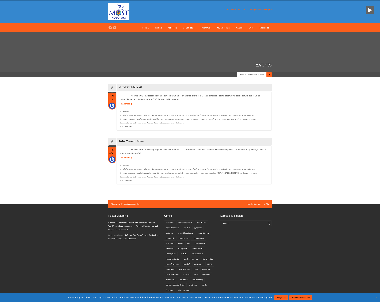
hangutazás (170, 238)
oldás (196, 269)
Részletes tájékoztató (301, 297)
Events (263, 65)
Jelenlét (160, 115)
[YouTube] (114, 28)
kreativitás (183, 254)
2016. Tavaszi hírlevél (131, 141)
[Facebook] (110, 28)
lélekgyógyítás (208, 259)
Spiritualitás (214, 115)
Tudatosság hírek (248, 115)
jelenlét (180, 243)
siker (196, 274)
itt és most (170, 243)
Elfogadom (281, 297)
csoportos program (129, 119)
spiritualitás (206, 274)
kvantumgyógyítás (172, 259)
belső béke (170, 222)
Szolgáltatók (223, 115)
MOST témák (223, 28)
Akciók (131, 115)
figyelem (187, 228)
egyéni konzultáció (144, 119)
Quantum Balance (153, 123)
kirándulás (170, 248)
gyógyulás (198, 228)
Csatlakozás (188, 28)
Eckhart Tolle (201, 222)
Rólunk (158, 28)
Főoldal (145, 28)
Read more (125, 104)
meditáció (186, 264)
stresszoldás (165, 123)
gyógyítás (169, 233)
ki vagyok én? (183, 248)
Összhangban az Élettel (128, 123)
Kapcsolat (264, 28)
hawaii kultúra (169, 119)
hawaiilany (125, 111)
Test (230, 115)
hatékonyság (183, 238)
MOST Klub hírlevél (130, 87)
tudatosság (180, 123)
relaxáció (186, 274)
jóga (188, 243)
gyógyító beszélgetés (185, 233)
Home (242, 75)
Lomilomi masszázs (191, 259)
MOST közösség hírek (190, 115)
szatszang (183, 280)
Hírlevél (154, 115)
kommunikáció (198, 248)
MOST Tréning (236, 119)
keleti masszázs (186, 119)
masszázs (212, 119)
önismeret (169, 290)
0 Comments (127, 127)
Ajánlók (239, 28)
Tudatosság (236, 115)
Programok (206, 28)
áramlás (204, 285)
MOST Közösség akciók (173, 115)
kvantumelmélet (197, 254)
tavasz (173, 123)
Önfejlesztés (204, 115)
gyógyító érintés (157, 119)
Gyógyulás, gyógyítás (142, 115)
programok (142, 123)
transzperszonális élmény (175, 285)
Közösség (172, 28)
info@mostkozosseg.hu (261, 9)
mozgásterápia (184, 269)
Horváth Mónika (198, 238)
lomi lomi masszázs (200, 119)
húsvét (177, 119)
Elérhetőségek (254, 204)
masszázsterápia (172, 264)
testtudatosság (197, 280)
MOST (219, 119)
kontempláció (171, 254)
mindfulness (198, 264)
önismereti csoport (249, 119)
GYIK (250, 28)
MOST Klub (226, 119)
